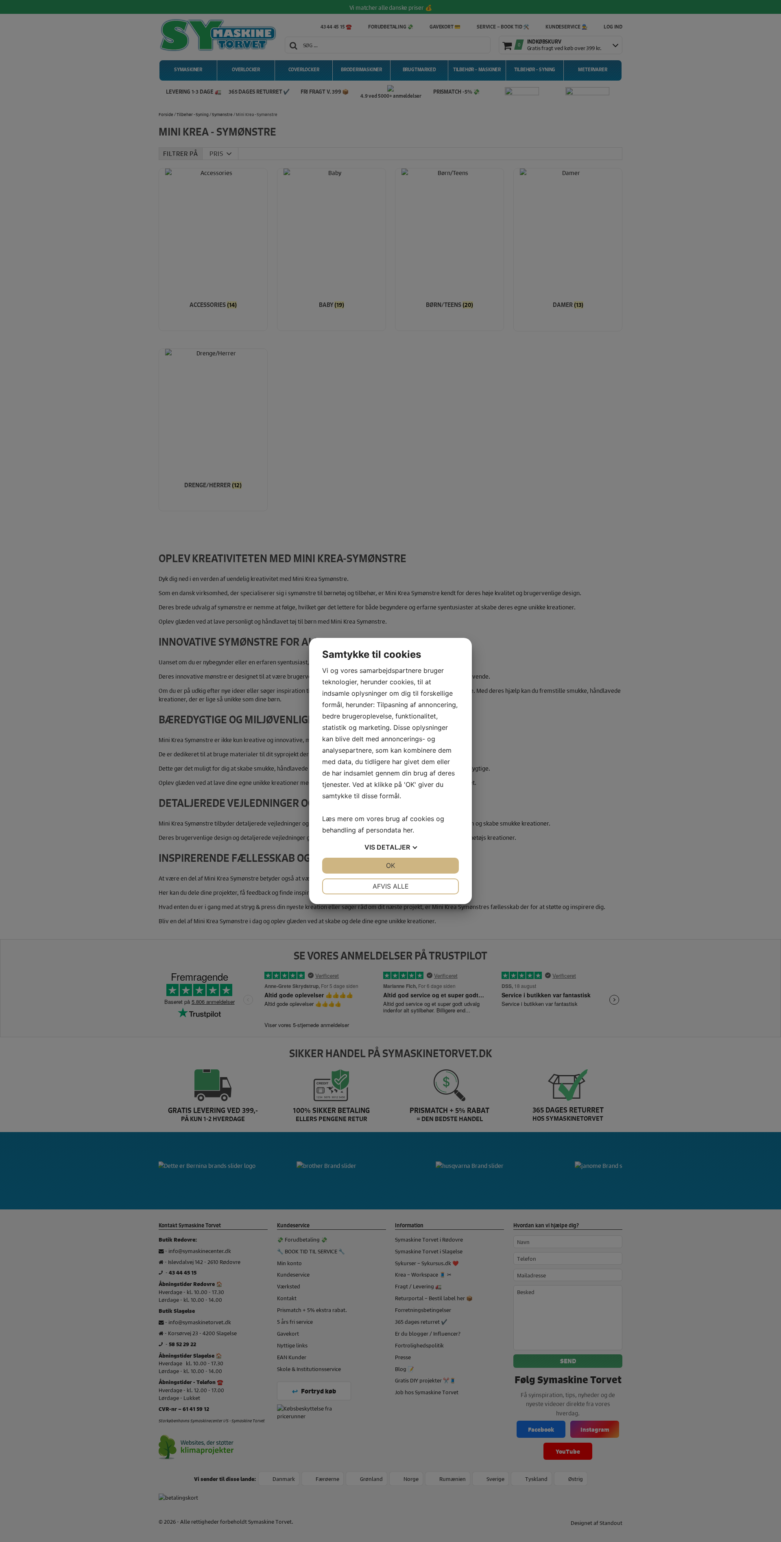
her (407, 830)
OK (390, 865)
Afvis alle (391, 886)
